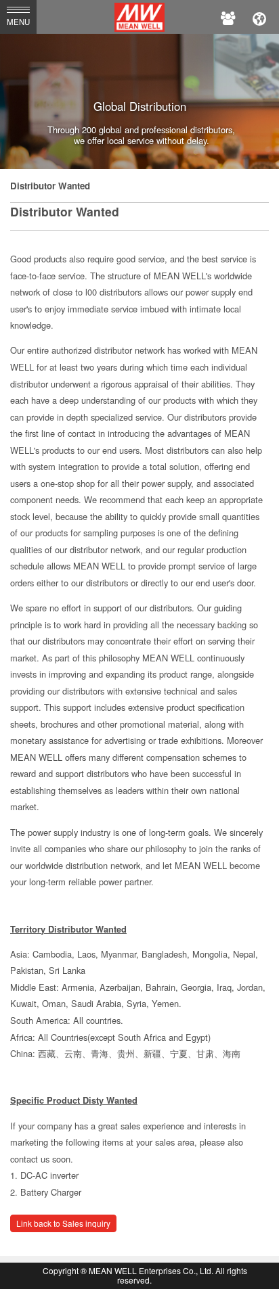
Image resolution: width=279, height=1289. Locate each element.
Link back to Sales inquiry (63, 1223)
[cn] (259, 17)
